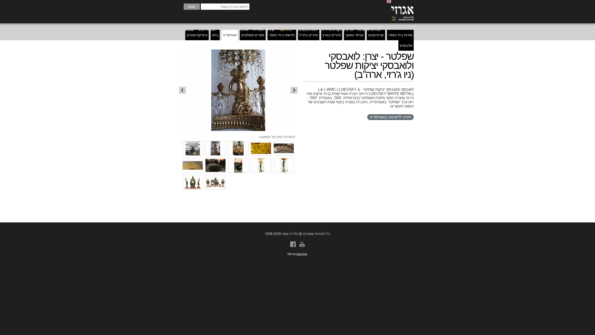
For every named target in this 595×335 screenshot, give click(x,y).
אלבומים (406, 45)
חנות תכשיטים (306, 30)
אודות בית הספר (400, 35)
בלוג (215, 35)
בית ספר (285, 30)
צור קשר (226, 30)
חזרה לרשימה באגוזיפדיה (390, 117)
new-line (301, 254)
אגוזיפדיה (230, 35)
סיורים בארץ (332, 35)
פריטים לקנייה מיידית (337, 30)
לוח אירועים (207, 30)
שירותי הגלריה (263, 30)
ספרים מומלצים (252, 35)
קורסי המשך (354, 35)
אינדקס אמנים (197, 35)
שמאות (189, 30)
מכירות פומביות (369, 30)
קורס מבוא (376, 35)
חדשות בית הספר (282, 35)
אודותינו (242, 30)
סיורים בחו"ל (308, 35)
